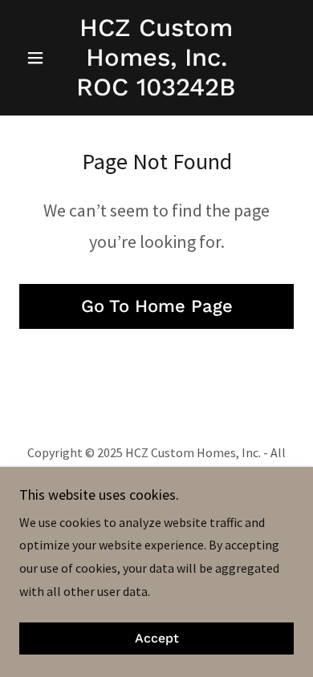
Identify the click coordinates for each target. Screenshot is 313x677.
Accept (157, 639)
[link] (156, 58)
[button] (39, 58)
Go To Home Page (157, 306)
